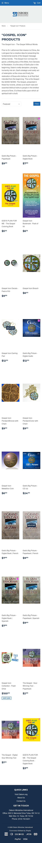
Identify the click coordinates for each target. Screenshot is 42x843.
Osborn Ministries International (23, 827)
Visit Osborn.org (21, 794)
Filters (37, 104)
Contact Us (21, 801)
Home (3, 26)
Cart (38, 2)
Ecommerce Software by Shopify (20, 830)
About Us (21, 797)
